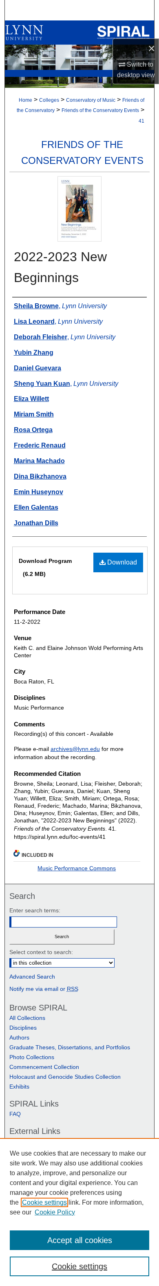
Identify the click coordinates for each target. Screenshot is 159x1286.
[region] (79, 1212)
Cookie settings (44, 1202)
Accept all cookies (79, 1240)
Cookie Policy (55, 1212)
